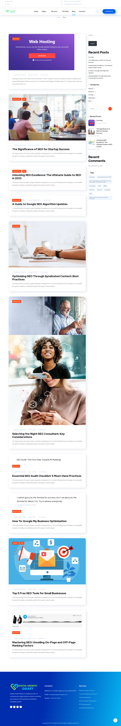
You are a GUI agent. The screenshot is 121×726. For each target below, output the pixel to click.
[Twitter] (17, 3)
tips (90, 193)
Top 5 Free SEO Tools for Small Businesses (39, 593)
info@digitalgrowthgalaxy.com (58, 694)
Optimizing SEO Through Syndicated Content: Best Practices (45, 278)
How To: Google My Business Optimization (39, 521)
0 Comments (44, 75)
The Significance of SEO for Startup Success (41, 149)
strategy (107, 190)
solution (91, 190)
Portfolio (65, 11)
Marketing (16, 99)
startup (99, 190)
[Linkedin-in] (24, 3)
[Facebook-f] (21, 3)
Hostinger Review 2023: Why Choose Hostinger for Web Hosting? (100, 181)
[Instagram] (28, 3)
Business (16, 226)
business (92, 177)
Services (54, 11)
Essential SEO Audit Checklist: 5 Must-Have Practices (46, 475)
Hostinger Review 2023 (104, 177)
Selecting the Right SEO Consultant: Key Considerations (38, 435)
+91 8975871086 (55, 698)
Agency (15, 543)
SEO (24, 99)
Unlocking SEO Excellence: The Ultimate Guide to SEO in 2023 (46, 176)
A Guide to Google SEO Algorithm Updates (40, 204)
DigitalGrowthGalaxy (20, 75)
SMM (105, 186)
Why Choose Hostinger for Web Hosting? (98, 198)
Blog (73, 11)
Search (90, 35)
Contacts (82, 11)
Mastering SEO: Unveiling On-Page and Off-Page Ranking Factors (44, 644)
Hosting (16, 39)
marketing (92, 186)
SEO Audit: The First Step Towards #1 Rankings (39, 459)
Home (36, 11)
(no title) (91, 57)
